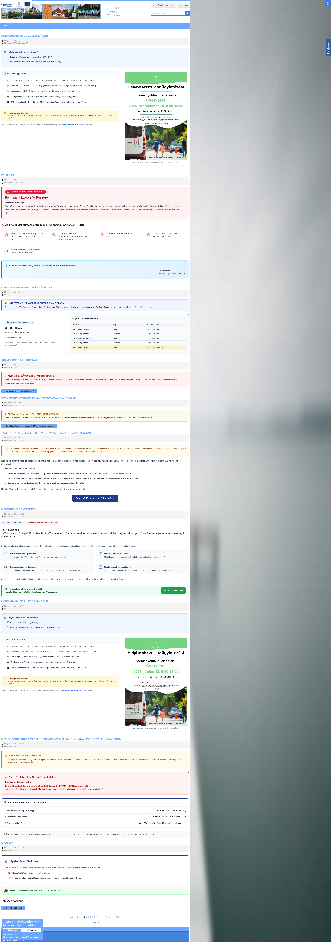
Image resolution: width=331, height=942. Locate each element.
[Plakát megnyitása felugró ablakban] (272, 151)
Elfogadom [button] (31, 930)
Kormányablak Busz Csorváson (24, 35)
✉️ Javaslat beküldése (314, 628)
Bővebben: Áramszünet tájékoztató (20, 438)
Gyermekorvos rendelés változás (26, 337)
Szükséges (9, 937)
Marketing (34, 937)
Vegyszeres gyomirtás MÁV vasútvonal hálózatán (38, 445)
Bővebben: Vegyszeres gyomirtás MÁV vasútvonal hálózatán (30, 473)
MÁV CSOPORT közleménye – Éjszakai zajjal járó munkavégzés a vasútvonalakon (61, 846)
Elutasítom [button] (12, 930)
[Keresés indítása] (328, 13)
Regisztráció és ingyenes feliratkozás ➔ (165, 539)
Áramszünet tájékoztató (19, 410)
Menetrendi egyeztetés (18, 550)
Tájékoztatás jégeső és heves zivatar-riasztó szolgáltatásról (48, 480)
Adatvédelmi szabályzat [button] (26, 925)
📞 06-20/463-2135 (13, 389)
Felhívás (7, 245)
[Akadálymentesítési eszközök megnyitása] (328, 3)
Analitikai (22, 937)
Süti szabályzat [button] (9, 925)
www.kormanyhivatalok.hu (74, 122)
